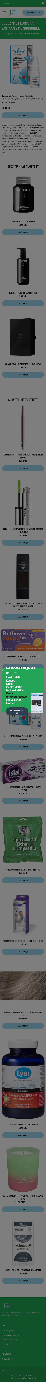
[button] (17, 711)
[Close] (3, 669)
